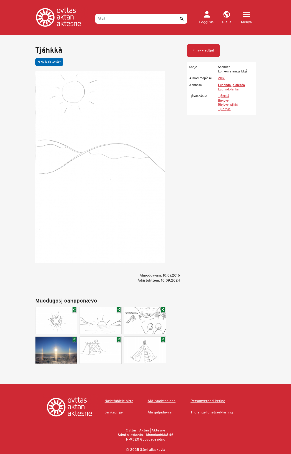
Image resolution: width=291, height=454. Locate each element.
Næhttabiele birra (119, 401)
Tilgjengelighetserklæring (212, 412)
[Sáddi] (181, 18)
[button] (226, 17)
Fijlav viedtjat (203, 50)
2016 (221, 78)
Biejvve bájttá (228, 105)
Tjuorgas (224, 109)
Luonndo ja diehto (231, 85)
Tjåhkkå (223, 96)
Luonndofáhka (228, 89)
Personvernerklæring (208, 401)
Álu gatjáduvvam (161, 412)
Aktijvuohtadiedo (162, 401)
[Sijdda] (63, 17)
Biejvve (223, 101)
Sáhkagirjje (114, 412)
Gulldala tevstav (49, 62)
